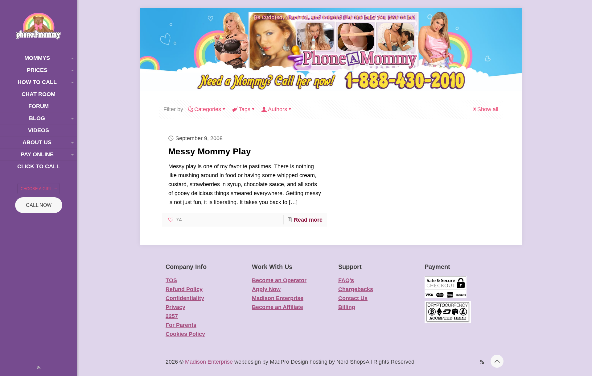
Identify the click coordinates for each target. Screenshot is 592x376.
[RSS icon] (38, 367)
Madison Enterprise (277, 298)
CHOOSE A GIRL (36, 188)
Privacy (175, 307)
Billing (346, 307)
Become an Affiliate (277, 307)
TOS (171, 280)
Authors (277, 109)
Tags (244, 109)
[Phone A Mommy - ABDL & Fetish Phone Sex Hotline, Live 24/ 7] (38, 26)
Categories (207, 109)
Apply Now (266, 289)
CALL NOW (38, 205)
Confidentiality (185, 298)
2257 (172, 316)
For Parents (181, 325)
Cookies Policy (185, 334)
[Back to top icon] (497, 361)
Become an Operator (279, 280)
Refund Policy (184, 289)
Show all (487, 109)
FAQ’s (346, 280)
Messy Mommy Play (209, 151)
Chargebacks (355, 289)
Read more (308, 220)
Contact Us (353, 298)
